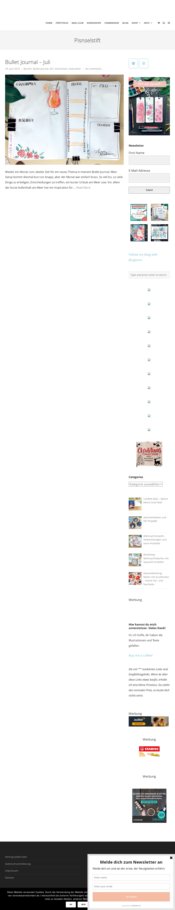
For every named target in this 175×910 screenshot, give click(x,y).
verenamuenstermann (37, 7)
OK (71, 904)
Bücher (28, 68)
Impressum (11, 870)
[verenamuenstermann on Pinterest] (133, 63)
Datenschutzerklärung (18, 863)
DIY (51, 68)
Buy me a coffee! (141, 655)
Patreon (9, 877)
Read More (83, 187)
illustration (61, 68)
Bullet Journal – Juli (27, 62)
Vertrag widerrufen (16, 856)
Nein (83, 904)
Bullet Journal (41, 68)
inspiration (74, 68)
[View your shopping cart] (159, 23)
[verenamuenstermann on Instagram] (143, 63)
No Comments (93, 68)
